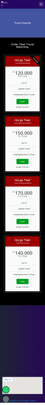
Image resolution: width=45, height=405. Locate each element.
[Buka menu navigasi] (41, 4)
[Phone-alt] (5, 399)
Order (22, 101)
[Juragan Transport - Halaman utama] (4, 4)
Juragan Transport (29, 401)
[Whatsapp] (5, 389)
